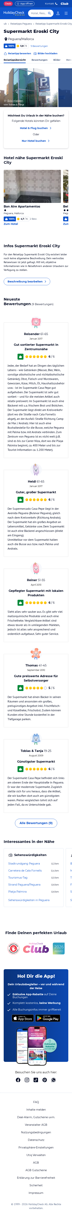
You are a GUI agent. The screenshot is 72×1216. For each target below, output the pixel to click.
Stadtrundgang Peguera (24, 863)
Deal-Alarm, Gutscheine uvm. (36, 1117)
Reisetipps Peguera (21, 23)
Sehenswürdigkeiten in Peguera (28, 900)
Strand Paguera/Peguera (24, 884)
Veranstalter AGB (36, 1124)
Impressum (36, 1193)
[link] (58, 13)
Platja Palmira (17, 891)
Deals (8, 3)
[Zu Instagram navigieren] (27, 1080)
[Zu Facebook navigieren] (18, 1080)
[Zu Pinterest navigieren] (45, 1080)
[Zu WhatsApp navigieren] (53, 1080)
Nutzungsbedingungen (36, 1132)
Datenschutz (36, 1140)
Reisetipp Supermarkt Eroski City (53, 23)
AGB (36, 1162)
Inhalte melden (36, 1109)
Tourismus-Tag (18, 877)
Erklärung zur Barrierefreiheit (36, 1177)
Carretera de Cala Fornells (25, 870)
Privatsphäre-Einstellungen (36, 1147)
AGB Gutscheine (36, 1170)
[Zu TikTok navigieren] (36, 1080)
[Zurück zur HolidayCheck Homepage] (14, 13)
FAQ (36, 1102)
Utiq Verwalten (36, 1155)
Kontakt (49, 3)
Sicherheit (36, 1185)
